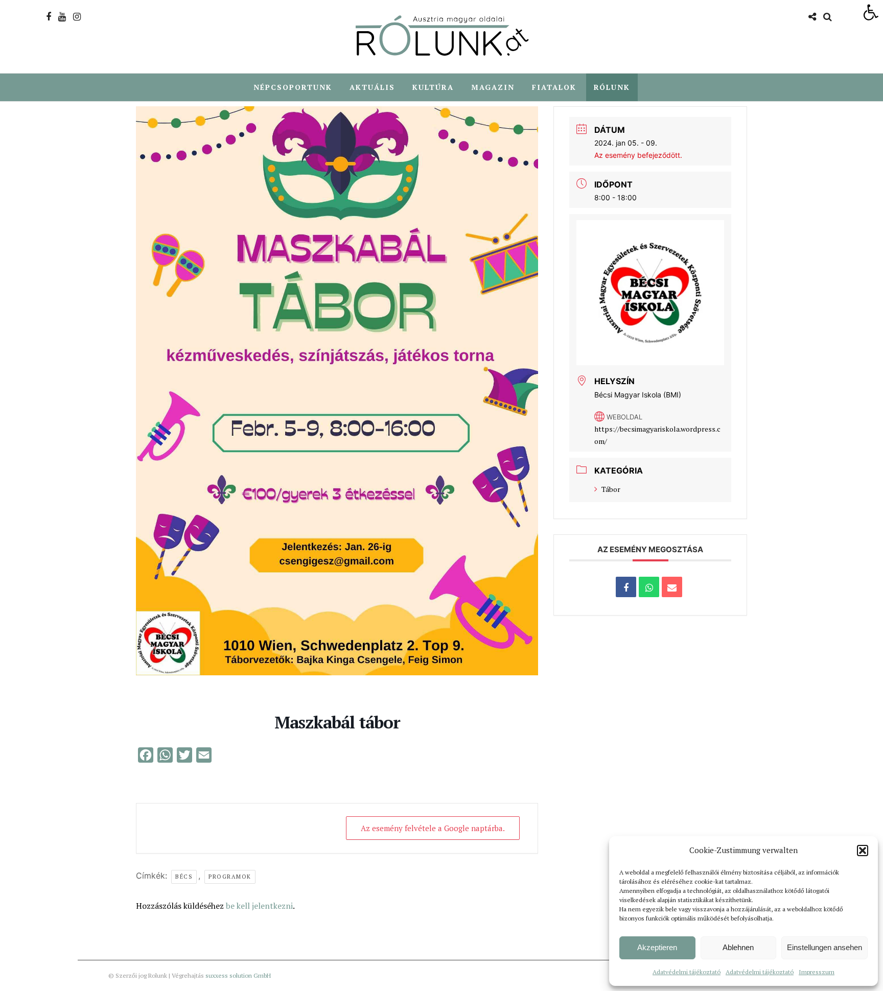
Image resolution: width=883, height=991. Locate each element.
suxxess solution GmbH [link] (238, 975)
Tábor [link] (610, 489)
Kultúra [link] (433, 87)
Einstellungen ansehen (824, 947)
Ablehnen (738, 947)
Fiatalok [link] (554, 87)
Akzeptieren (657, 947)
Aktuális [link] (372, 87)
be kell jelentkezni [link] (259, 905)
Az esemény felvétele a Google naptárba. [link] (433, 828)
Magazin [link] (493, 87)
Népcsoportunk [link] (292, 87)
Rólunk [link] (612, 87)
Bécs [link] (184, 876)
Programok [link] (229, 876)
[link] (870, 12)
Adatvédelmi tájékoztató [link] (687, 972)
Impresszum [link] (816, 972)
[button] (862, 850)
